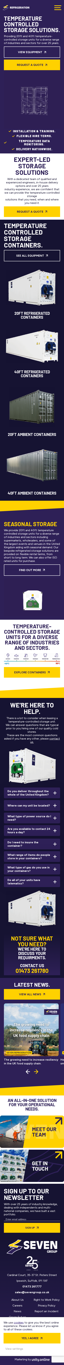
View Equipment (30, 52)
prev (28, 1071)
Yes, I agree (30, 1338)
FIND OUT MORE (30, 570)
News (17, 1311)
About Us (17, 1299)
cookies (19, 1322)
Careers (17, 1305)
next (36, 1071)
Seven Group (16, 7)
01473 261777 (32, 1286)
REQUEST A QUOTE (30, 211)
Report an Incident (46, 1311)
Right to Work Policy (47, 1299)
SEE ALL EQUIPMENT (30, 255)
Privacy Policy (46, 1305)
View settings (14, 1348)
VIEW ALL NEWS (30, 994)
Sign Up (30, 1227)
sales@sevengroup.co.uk (32, 1292)
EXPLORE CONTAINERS (30, 672)
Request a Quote (30, 65)
